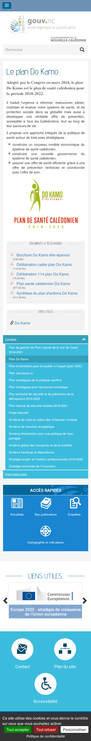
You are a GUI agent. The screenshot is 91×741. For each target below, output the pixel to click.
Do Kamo (22, 323)
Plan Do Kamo (18, 359)
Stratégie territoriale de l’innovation (32, 466)
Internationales (16, 474)
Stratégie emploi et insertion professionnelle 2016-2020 (46, 459)
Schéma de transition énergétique (31, 426)
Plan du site (65, 666)
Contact (22, 666)
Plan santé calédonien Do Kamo (43, 283)
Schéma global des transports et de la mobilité (40, 445)
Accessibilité (45, 701)
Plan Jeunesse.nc (21, 373)
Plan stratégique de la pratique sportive (35, 380)
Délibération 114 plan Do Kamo (43, 274)
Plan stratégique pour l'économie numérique (38, 387)
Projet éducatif (18, 412)
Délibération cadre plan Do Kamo (44, 264)
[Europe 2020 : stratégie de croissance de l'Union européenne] (45, 600)
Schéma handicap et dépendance (31, 452)
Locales (10, 339)
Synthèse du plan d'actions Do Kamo (47, 293)
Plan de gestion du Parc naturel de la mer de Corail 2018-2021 (43, 349)
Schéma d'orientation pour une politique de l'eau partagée (41, 435)
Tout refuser (46, 729)
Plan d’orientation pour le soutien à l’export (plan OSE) (45, 366)
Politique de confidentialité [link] (45, 736)
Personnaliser (74, 729)
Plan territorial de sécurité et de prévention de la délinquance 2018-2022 (41, 396)
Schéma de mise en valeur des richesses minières (43, 419)
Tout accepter (18, 729)
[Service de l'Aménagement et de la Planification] (42, 23)
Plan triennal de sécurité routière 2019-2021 (38, 405)
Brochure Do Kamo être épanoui (43, 255)
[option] (45, 600)
